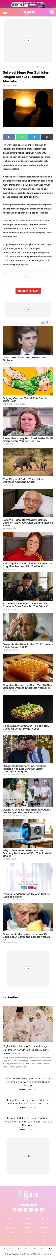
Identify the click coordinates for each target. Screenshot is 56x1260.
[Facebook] (14, 1210)
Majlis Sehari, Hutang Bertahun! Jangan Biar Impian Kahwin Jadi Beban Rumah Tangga (28, 1082)
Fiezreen (6, 1053)
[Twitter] (25, 1210)
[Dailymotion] (42, 1210)
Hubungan (41, 67)
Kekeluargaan (28, 67)
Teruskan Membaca (28, 291)
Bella (7, 86)
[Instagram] (20, 1210)
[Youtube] (36, 1210)
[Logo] (28, 11)
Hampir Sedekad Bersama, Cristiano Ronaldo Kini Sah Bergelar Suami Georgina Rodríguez (28, 1122)
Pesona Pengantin (11, 67)
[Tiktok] (31, 1210)
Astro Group (47, 1254)
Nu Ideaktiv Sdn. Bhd (26, 1254)
